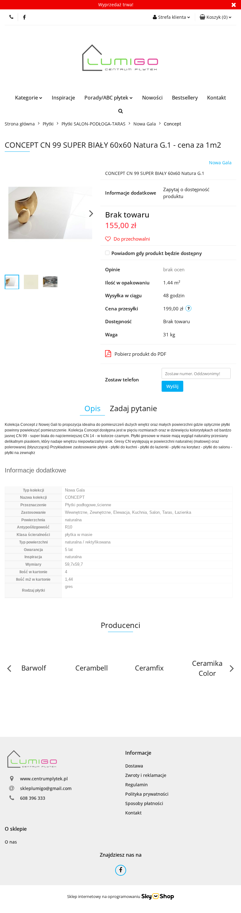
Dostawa (134, 766)
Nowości (152, 97)
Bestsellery (185, 97)
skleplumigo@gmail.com (46, 788)
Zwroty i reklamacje (145, 775)
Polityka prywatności (147, 794)
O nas (11, 842)
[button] (215, 17)
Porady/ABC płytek (107, 97)
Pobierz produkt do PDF (140, 354)
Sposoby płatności (144, 803)
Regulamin (136, 785)
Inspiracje (63, 97)
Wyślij (172, 386)
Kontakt (216, 97)
